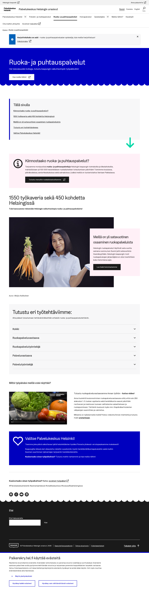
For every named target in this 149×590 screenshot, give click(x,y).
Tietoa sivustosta (82, 546)
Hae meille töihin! (19, 77)
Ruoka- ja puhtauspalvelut (65, 17)
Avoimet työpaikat (30, 24)
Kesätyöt (130, 17)
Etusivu (5, 30)
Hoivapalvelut (86, 17)
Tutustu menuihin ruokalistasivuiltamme (45, 179)
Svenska (129, 9)
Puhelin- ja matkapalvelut (40, 17)
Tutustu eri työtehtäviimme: (25, 127)
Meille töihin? (117, 17)
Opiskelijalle (99, 17)
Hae (45, 523)
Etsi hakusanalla (16, 518)
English (137, 9)
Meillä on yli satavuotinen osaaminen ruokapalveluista (36, 122)
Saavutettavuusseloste (63, 546)
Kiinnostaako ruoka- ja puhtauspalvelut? (30, 110)
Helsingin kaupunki (10, 2)
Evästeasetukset (97, 546)
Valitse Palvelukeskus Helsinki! (26, 133)
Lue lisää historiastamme (107, 267)
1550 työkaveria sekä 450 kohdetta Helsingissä (33, 116)
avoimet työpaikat (57, 480)
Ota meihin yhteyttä (11, 24)
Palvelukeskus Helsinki (12, 17)
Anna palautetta (137, 2)
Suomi (122, 9)
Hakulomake (22, 41)
